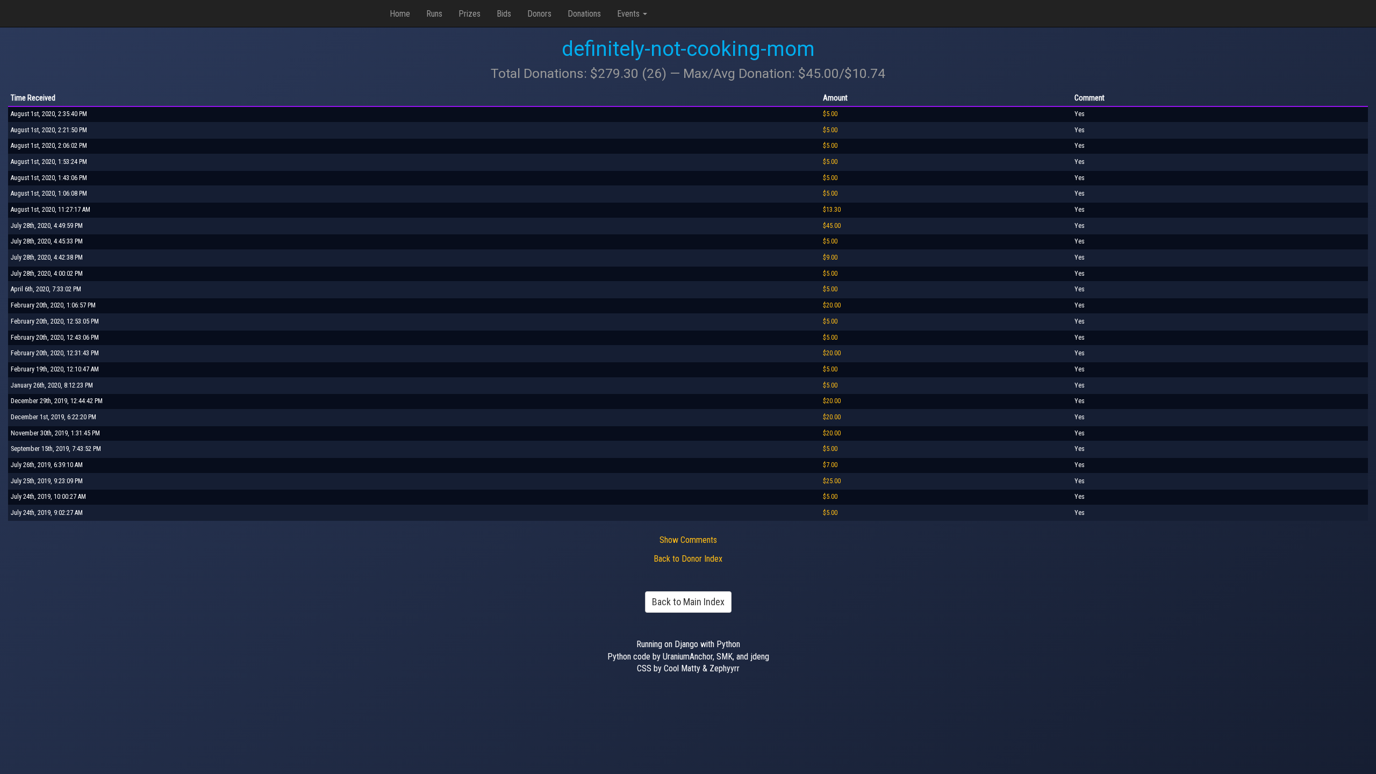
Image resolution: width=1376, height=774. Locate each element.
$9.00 (830, 257)
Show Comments (688, 540)
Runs (434, 14)
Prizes (469, 14)
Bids (504, 14)
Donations (584, 14)
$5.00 (830, 114)
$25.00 (832, 481)
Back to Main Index (688, 601)
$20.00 (832, 305)
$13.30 (832, 209)
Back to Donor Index (688, 559)
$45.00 (832, 226)
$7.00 (830, 465)
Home (400, 14)
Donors (539, 14)
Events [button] (629, 14)
